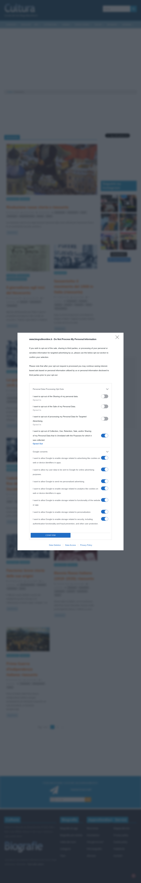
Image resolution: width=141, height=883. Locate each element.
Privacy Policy (86, 545)
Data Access (70, 545)
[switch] (104, 396)
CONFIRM (51, 535)
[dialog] (70, 441)
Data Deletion (55, 545)
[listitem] (70, 389)
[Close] (118, 338)
